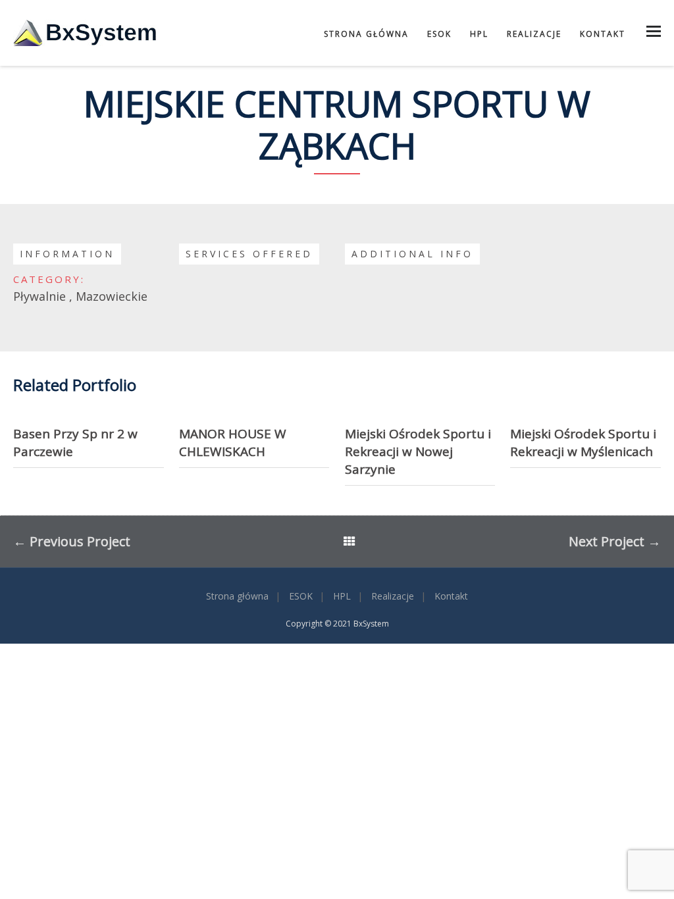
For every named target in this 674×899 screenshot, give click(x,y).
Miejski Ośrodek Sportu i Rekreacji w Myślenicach (583, 442)
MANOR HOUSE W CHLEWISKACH (232, 442)
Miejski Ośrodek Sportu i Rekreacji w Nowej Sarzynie (418, 451)
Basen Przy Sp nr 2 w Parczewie (75, 442)
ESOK (439, 33)
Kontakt (602, 33)
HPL (479, 33)
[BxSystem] (85, 33)
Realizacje (534, 33)
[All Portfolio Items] (349, 543)
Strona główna (366, 33)
